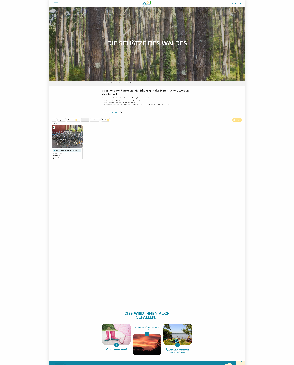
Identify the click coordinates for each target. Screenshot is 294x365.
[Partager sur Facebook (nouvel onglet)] (103, 113)
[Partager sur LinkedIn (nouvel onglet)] (106, 113)
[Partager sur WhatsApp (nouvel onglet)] (109, 113)
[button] (236, 3)
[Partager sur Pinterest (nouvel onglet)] (113, 113)
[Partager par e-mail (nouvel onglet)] (116, 113)
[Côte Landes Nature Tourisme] (147, 4)
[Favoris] (233, 3)
